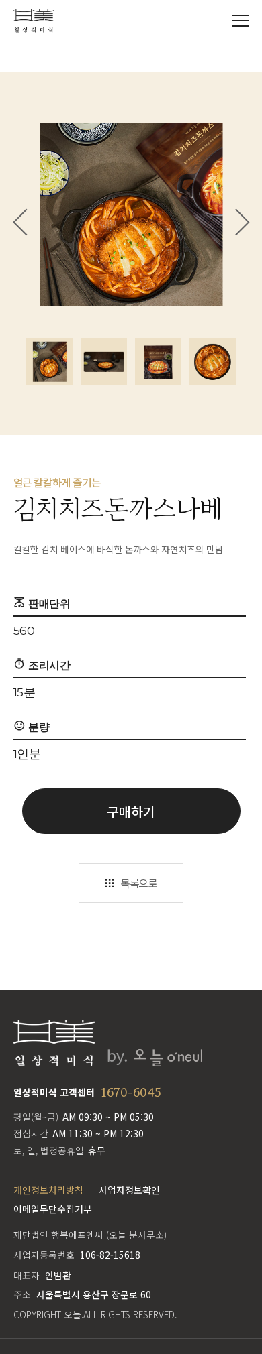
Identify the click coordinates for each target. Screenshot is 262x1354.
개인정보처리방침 (48, 1189)
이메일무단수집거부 (52, 1208)
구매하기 (131, 811)
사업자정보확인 (129, 1189)
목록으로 (138, 882)
